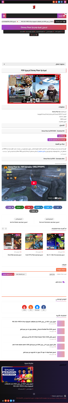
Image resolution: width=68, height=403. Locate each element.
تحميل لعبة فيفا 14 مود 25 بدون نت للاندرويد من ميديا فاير (39, 352)
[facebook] (62, 2)
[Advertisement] (34, 49)
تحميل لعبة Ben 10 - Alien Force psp (55, 255)
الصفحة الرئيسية (40, 32)
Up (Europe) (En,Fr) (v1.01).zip (57, 139)
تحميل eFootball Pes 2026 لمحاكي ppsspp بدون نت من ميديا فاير (38, 329)
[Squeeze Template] (65, 396)
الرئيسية (61, 16)
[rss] (54, 2)
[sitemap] (3, 401)
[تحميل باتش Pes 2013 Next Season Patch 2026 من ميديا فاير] (61, 339)
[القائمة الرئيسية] (4, 15)
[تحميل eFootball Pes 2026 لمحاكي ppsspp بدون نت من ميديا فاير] (61, 331)
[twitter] (59, 2)
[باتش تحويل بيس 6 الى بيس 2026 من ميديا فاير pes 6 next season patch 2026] (61, 347)
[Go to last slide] (6, 228)
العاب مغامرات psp (30, 32)
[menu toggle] (65, 2)
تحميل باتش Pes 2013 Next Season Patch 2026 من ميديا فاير (39, 337)
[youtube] (56, 2)
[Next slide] (3, 228)
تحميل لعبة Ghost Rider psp (14, 255)
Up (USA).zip (61, 136)
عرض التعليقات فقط (20, 274)
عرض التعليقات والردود (7, 274)
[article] (18, 220)
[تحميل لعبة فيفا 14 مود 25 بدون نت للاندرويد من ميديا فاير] (61, 354)
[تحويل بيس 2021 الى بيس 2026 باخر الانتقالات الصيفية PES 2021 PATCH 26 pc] (61, 324)
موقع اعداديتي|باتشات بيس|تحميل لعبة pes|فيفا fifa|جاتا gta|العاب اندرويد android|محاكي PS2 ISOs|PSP (41, 398)
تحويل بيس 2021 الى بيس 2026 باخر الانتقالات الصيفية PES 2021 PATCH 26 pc (34, 321)
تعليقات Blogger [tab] (61, 270)
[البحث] (3, 2)
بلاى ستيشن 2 (41, 151)
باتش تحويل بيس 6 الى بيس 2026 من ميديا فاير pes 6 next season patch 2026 (34, 344)
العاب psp (22, 32)
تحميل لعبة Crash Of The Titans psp (34, 255)
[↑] (34, 394)
